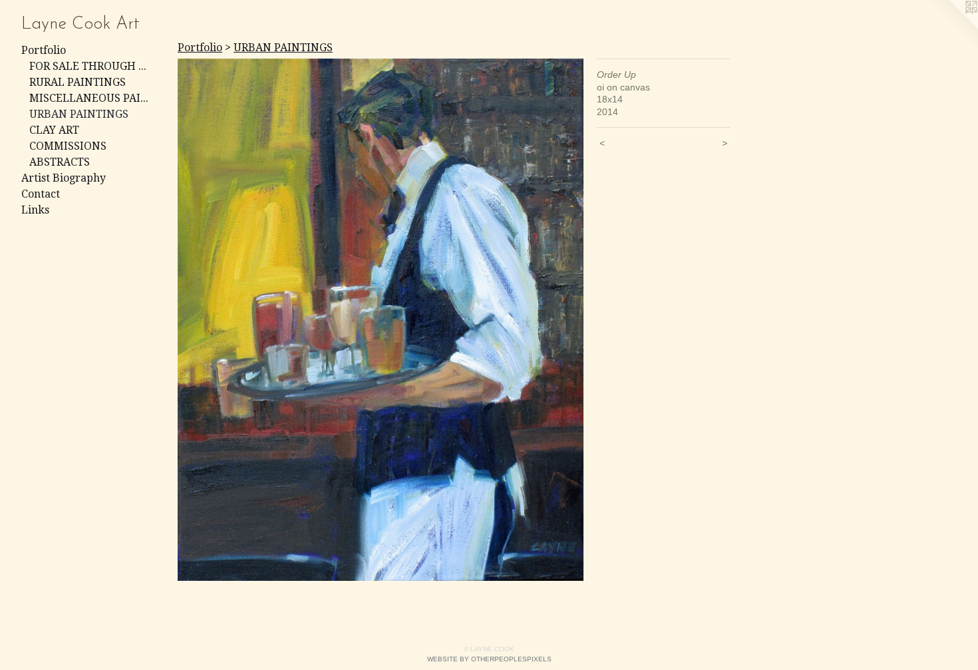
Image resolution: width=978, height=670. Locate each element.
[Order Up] (380, 320)
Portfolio (43, 50)
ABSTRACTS (59, 162)
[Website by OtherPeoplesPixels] (951, 26)
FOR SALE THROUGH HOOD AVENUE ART (91, 66)
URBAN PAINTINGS (78, 114)
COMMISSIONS (67, 146)
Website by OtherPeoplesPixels (489, 659)
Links (35, 210)
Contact (40, 194)
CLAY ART (54, 130)
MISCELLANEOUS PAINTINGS (91, 98)
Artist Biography (63, 178)
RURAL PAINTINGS (77, 82)
